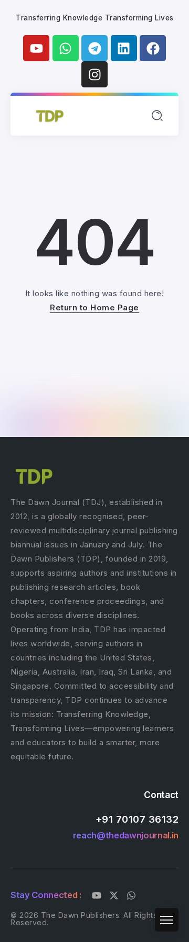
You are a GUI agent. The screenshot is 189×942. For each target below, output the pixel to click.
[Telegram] (94, 48)
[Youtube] (36, 48)
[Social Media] (96, 895)
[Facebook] (153, 48)
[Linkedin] (124, 48)
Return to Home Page (94, 307)
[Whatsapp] (65, 48)
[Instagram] (94, 74)
